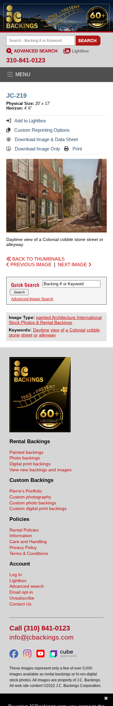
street (26, 334)
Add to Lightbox (29, 120)
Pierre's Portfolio (25, 490)
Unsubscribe (21, 598)
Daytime (41, 329)
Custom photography (30, 496)
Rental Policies (24, 529)
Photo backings (24, 457)
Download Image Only (36, 148)
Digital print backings (30, 463)
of (62, 329)
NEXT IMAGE (73, 264)
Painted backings (26, 452)
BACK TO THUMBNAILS (38, 259)
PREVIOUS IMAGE (30, 264)
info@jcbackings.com (41, 637)
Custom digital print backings (38, 508)
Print (76, 148)
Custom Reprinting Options (41, 130)
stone (14, 334)
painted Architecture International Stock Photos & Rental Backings (55, 320)
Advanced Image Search (32, 299)
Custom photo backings (32, 502)
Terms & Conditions (28, 553)
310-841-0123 (25, 60)
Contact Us (20, 603)
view (55, 329)
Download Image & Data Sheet (45, 139)
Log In (15, 574)
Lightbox (80, 50)
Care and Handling (28, 541)
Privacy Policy (23, 547)
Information (20, 535)
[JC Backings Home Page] (40, 430)
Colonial (77, 329)
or (36, 334)
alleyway (47, 334)
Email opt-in (21, 592)
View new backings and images (40, 469)
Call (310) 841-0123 (39, 628)
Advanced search (26, 586)
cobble (93, 329)
